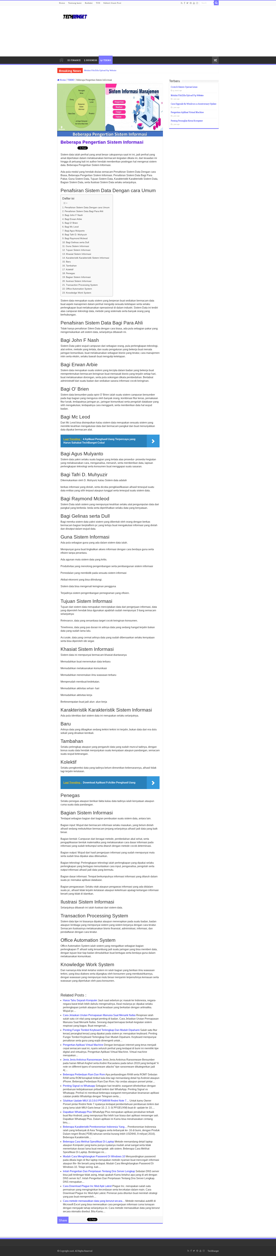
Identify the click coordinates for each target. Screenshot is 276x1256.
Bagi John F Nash (74, 215)
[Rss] (181, 3)
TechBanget (213, 1250)
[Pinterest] (190, 3)
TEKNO (107, 60)
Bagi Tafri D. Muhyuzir (76, 234)
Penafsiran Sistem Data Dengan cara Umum (87, 207)
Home (62, 3)
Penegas (70, 273)
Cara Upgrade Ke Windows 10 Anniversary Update (193, 103)
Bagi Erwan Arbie (73, 219)
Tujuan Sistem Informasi (78, 250)
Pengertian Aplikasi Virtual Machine (187, 112)
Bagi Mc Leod (72, 226)
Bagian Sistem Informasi (78, 277)
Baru (68, 261)
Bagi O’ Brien (71, 223)
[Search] (216, 2)
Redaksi (89, 3)
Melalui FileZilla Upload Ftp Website (100, 70)
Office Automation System (79, 288)
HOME (61, 59)
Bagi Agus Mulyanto (75, 230)
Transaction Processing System (82, 285)
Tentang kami (75, 3)
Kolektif (69, 269)
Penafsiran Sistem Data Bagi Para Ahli (84, 211)
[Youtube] (194, 3)
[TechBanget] (75, 16)
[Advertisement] (158, 31)
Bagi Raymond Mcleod (76, 238)
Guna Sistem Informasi (77, 246)
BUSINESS (91, 60)
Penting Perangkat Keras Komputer (187, 120)
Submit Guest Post (112, 3)
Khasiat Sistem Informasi (78, 254)
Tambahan (71, 265)
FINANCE (76, 60)
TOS (98, 3)
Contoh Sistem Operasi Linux (184, 86)
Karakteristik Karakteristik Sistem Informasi (87, 258)
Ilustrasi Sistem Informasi (78, 281)
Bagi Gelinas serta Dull (77, 242)
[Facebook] (184, 3)
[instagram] (197, 3)
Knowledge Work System (78, 292)
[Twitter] (187, 3)
